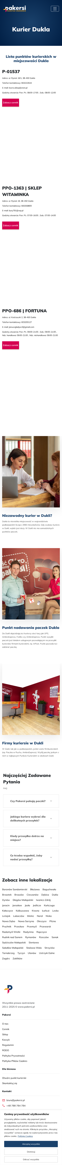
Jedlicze (37, 905)
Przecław (19, 926)
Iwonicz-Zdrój (43, 900)
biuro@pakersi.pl (15, 1100)
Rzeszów (44, 937)
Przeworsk (45, 926)
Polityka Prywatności (13, 1055)
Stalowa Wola (34, 947)
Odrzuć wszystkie (31, 1159)
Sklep (5, 1034)
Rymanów (30, 937)
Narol (40, 916)
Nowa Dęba (8, 921)
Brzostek (7, 894)
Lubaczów (18, 916)
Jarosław (17, 905)
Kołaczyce (7, 910)
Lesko (55, 910)
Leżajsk (6, 916)
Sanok (55, 937)
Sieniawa (34, 942)
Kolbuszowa (22, 910)
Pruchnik (6, 926)
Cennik (5, 1029)
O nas (5, 1023)
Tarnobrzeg (8, 953)
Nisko (49, 916)
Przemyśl (32, 926)
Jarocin (6, 905)
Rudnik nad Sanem (12, 937)
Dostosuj (31, 1151)
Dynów (6, 900)
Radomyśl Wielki (11, 931)
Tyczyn (21, 953)
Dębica (45, 894)
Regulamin (8, 1045)
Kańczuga (49, 905)
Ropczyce (41, 931)
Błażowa (35, 889)
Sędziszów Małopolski (14, 942)
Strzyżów (50, 947)
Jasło (27, 905)
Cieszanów (32, 894)
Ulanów (32, 953)
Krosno (35, 910)
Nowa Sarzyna (26, 921)
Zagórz (6, 958)
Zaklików (17, 958)
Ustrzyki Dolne (47, 953)
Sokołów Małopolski (12, 947)
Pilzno (52, 921)
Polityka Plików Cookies (14, 1060)
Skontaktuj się (9, 1083)
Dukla (55, 894)
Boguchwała (49, 889)
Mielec (30, 916)
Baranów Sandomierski (14, 889)
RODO (5, 1050)
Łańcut (45, 910)
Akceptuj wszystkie (31, 1144)
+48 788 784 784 (16, 1105)
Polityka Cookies (25, 1136)
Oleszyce (42, 921)
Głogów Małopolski (23, 900)
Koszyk (6, 1039)
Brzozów (19, 894)
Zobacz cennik (10, 102)
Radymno (28, 931)
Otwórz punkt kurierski (14, 1078)
